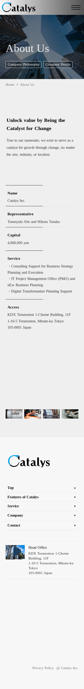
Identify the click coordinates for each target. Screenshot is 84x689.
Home (10, 84)
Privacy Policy (43, 668)
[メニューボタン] (75, 7)
